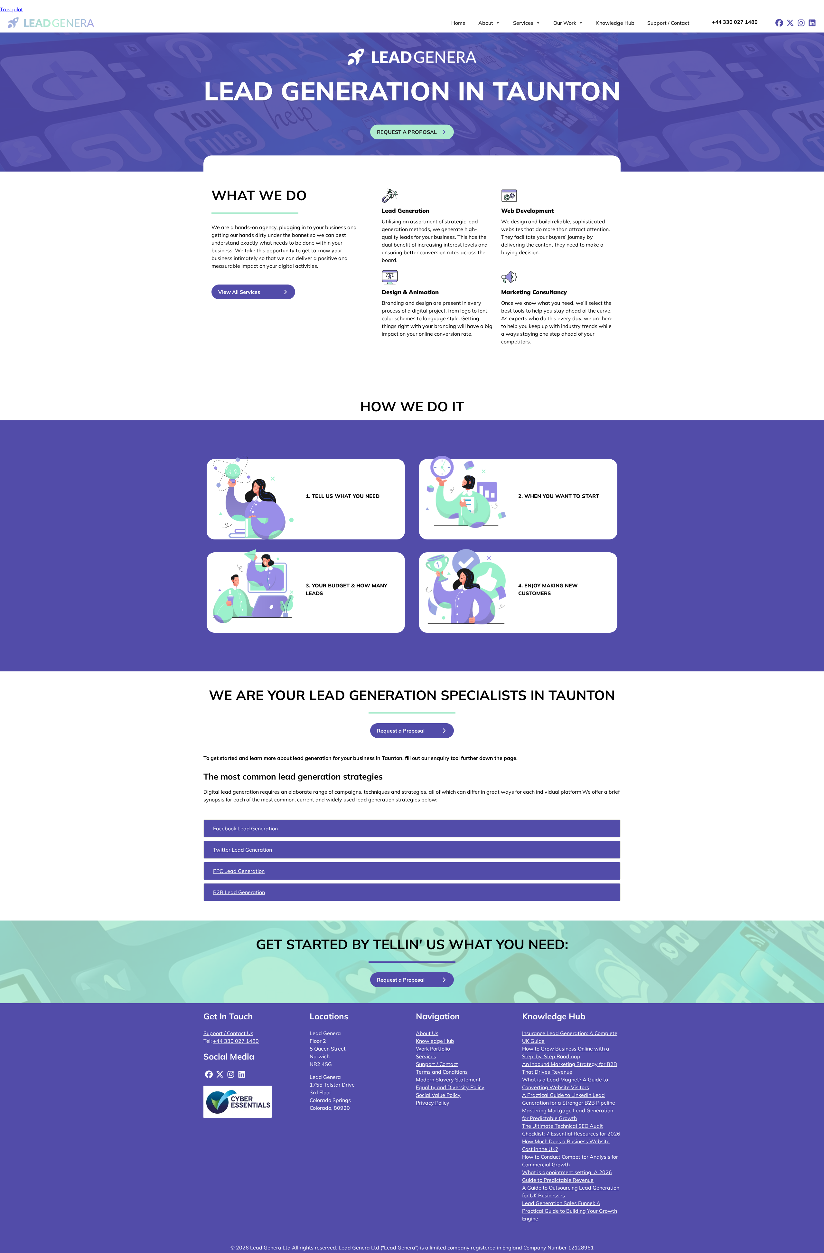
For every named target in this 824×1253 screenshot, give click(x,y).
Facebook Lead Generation (245, 828)
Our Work (564, 23)
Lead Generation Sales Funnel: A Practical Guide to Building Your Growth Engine (569, 1211)
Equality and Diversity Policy (450, 1087)
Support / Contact (668, 23)
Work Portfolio (433, 1048)
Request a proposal (407, 132)
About (485, 23)
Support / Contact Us (228, 1033)
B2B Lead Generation (239, 892)
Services (523, 23)
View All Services (239, 292)
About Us (427, 1033)
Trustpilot (11, 9)
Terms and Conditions (442, 1072)
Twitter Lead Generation (242, 849)
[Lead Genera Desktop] (51, 22)
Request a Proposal (401, 730)
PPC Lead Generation (239, 871)
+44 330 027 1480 (735, 22)
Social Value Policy (438, 1095)
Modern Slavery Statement (448, 1079)
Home (458, 23)
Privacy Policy (432, 1102)
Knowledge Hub (615, 23)
